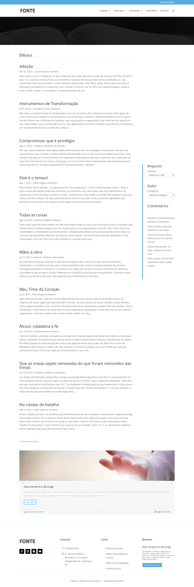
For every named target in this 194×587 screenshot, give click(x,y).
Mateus (167, 134)
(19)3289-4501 (72, 548)
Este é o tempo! (33, 177)
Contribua (151, 11)
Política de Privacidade (117, 563)
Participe (118, 11)
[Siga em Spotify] (34, 551)
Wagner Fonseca (52, 220)
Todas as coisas (33, 215)
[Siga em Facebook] (21, 551)
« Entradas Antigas (28, 441)
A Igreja (104, 11)
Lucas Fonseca (41, 71)
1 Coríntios (152, 124)
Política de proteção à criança (117, 555)
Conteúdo (135, 11)
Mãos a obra (30, 252)
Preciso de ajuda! (114, 548)
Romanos (165, 139)
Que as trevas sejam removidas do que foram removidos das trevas (75, 365)
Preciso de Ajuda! (167, 2)
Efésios (151, 129)
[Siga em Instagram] (27, 551)
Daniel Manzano (35, 511)
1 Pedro (164, 124)
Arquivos (151, 171)
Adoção (26, 66)
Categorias (152, 190)
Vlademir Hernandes (54, 145)
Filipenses (162, 129)
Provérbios (152, 139)
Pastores (54, 71)
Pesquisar (168, 59)
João (150, 134)
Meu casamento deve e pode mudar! (160, 262)
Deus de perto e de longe (160, 75)
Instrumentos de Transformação (48, 103)
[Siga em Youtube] (40, 551)
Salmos (151, 144)
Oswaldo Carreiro (41, 108)
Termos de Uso (113, 568)
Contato (164, 11)
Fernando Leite (41, 331)
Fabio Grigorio (40, 182)
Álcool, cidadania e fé (38, 326)
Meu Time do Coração (39, 289)
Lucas (158, 134)
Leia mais (30, 502)
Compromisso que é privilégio (47, 140)
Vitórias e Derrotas (156, 101)
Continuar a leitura (152, 565)
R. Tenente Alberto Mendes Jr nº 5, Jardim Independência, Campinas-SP (78, 559)
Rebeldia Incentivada (158, 80)
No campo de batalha (39, 404)
